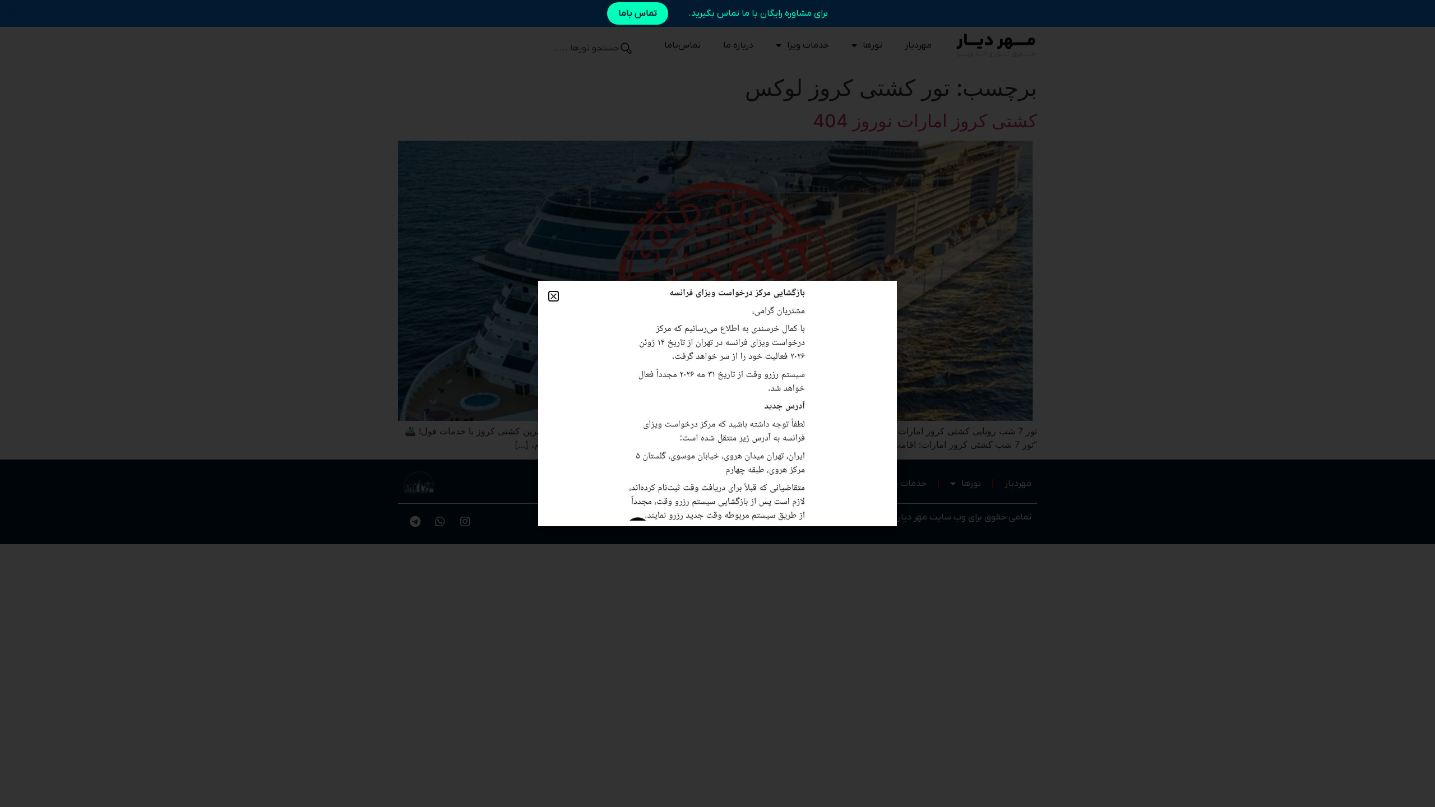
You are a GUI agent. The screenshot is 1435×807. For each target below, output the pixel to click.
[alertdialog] (717, 13)
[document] (717, 403)
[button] (553, 296)
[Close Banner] (12, 13)
